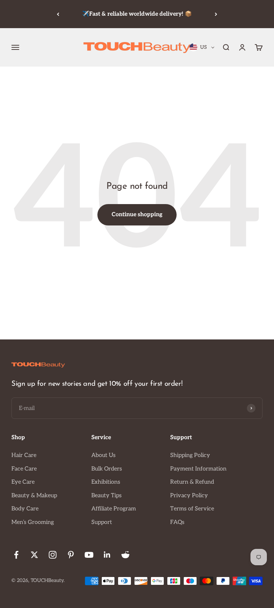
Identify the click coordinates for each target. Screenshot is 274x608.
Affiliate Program (113, 508)
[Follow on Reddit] (125, 555)
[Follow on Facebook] (16, 555)
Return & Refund (192, 482)
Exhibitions (105, 482)
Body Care (25, 508)
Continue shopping (137, 214)
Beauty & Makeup (34, 495)
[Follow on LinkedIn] (107, 555)
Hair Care (23, 455)
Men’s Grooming (32, 522)
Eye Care (23, 482)
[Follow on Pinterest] (71, 555)
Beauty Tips (106, 495)
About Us (103, 455)
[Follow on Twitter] (34, 555)
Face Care (24, 469)
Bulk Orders (106, 469)
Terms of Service (192, 508)
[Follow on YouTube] (89, 555)
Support (101, 522)
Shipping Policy (190, 455)
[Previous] (58, 14)
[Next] (216, 14)
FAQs (177, 522)
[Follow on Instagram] (52, 555)
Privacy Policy (189, 495)
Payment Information (198, 469)
